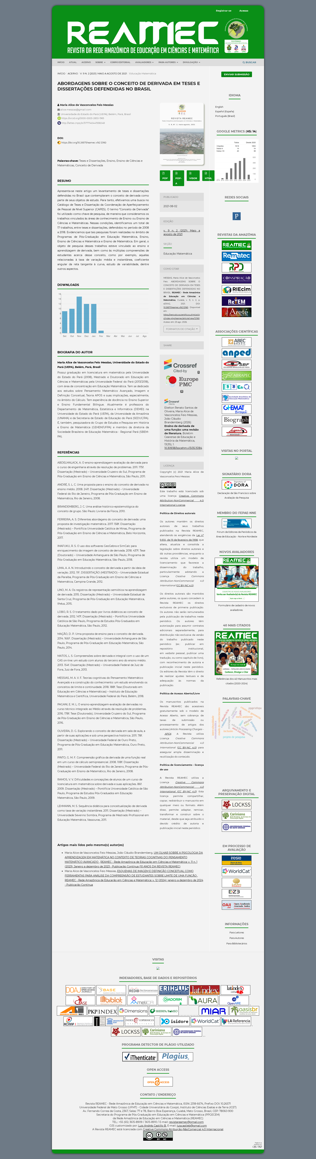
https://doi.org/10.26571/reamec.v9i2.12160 (83, 142)
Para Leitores (237, 932)
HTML (208, 178)
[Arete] (236, 316)
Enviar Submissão (236, 74)
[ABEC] (236, 346)
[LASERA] (236, 435)
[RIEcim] (236, 293)
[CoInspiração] (236, 282)
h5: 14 (251, 131)
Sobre (99, 62)
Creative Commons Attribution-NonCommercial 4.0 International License (182, 500)
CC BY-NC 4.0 (185, 585)
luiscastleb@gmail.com (192, 1125)
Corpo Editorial (120, 62)
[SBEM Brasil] (236, 402)
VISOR (193, 178)
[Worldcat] (236, 875)
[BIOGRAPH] (236, 424)
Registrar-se (223, 10)
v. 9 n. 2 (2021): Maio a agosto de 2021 (103, 73)
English (219, 106)
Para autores (167, 62)
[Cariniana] (236, 819)
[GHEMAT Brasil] (236, 413)
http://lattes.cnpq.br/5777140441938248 (83, 123)
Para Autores (237, 938)
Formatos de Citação (180, 328)
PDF (165, 178)
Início (60, 62)
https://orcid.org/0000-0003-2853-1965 (82, 118)
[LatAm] (236, 886)
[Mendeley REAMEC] (236, 219)
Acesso (243, 10)
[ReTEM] (236, 305)
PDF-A (178, 181)
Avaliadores (143, 62)
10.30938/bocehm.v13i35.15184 (183, 448)
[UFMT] (236, 831)
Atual (73, 62)
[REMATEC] (236, 260)
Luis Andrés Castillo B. (152, 1125)
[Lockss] (236, 808)
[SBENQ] (236, 390)
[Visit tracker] (236, 458)
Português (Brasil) (225, 116)
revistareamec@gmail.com (186, 1122)
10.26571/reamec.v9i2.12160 (175, 307)
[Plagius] (175, 1060)
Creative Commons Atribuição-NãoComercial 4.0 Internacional (183, 1129)
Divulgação (190, 62)
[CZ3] (236, 897)
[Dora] (236, 488)
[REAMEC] (236, 249)
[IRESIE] (236, 864)
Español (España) (224, 111)
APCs (168, 733)
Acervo (86, 62)
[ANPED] (236, 357)
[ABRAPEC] (236, 379)
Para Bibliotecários (236, 943)
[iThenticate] (139, 1060)
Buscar (250, 62)
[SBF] (236, 368)
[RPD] (236, 271)
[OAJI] (236, 909)
